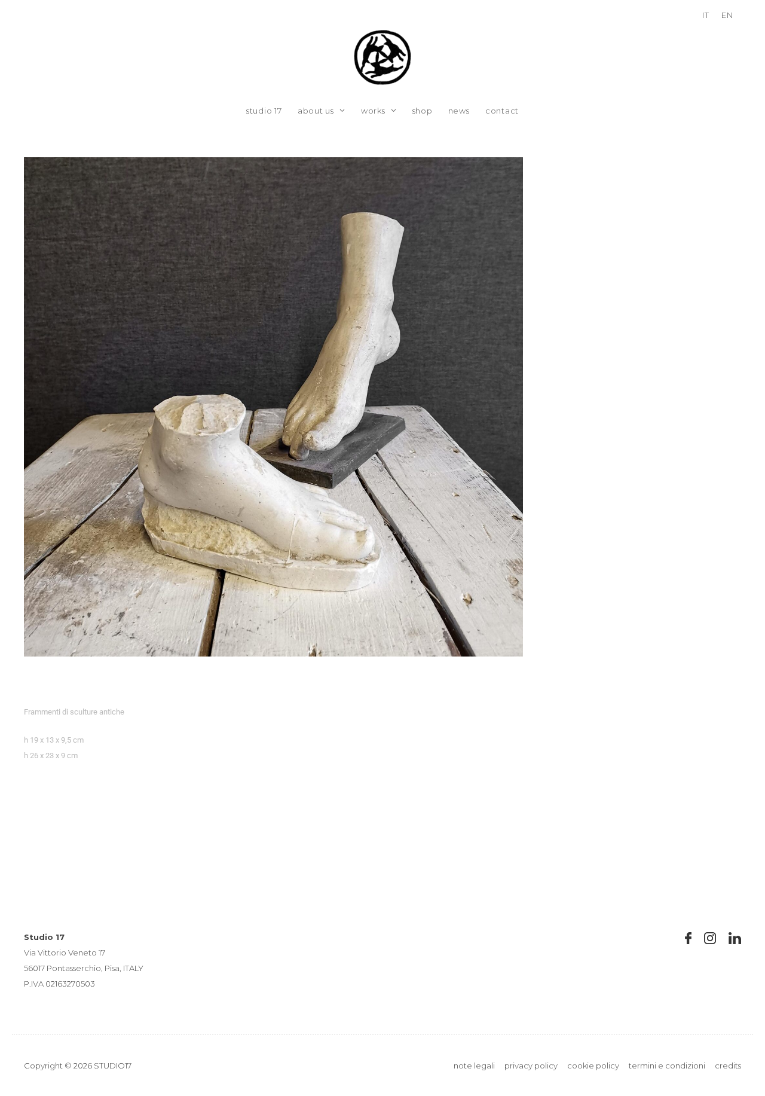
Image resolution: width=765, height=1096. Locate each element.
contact (502, 110)
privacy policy (531, 1065)
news (459, 110)
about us (316, 110)
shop (422, 110)
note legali (474, 1065)
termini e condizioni (667, 1065)
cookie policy (593, 1065)
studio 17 (264, 110)
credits (728, 1065)
